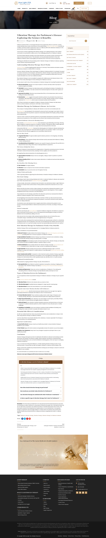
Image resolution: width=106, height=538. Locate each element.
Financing (67, 8)
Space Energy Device (22, 515)
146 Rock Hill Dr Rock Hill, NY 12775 (81, 484)
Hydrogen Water (71, 63)
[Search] (77, 8)
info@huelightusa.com (83, 489)
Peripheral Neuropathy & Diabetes (65, 490)
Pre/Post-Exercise (62, 495)
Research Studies (42, 8)
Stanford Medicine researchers (31, 122)
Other (68, 72)
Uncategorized (71, 81)
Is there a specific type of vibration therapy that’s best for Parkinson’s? (39, 398)
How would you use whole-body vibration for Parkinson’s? (36, 391)
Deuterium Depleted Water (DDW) (75, 54)
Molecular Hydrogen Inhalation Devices (26, 496)
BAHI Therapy (32, 8)
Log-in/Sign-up (52, 3)
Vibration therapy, (38, 415)
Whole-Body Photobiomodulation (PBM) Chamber (28, 483)
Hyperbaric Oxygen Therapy (74, 66)
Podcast (45, 504)
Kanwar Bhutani (32, 210)
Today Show (30, 128)
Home (19, 8)
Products (24, 8)
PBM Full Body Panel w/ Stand (24, 485)
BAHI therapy (70, 51)
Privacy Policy (78, 536)
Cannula (19, 500)
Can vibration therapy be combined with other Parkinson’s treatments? (39, 394)
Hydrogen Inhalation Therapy (75, 60)
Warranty (60, 536)
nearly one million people (52, 46)
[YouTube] (80, 492)
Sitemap (65, 536)
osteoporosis (28, 100)
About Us (45, 483)
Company (51, 8)
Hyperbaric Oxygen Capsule (24, 513)
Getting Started (71, 57)
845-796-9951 (66, 3)
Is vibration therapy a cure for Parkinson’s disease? (34, 362)
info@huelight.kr (39, 467)
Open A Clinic (59, 8)
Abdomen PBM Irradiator (23, 487)
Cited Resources (85, 536)
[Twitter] (25, 419)
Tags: (18, 415)
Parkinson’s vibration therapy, (27, 415)
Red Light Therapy (71, 78)
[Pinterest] (27, 419)
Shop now (84, 8)
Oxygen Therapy (71, 75)
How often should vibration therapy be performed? (34, 387)
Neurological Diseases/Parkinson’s (65, 500)
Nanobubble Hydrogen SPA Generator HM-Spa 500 (28, 498)
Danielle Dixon (23, 41)
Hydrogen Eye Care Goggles (24, 504)
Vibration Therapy (41, 41)
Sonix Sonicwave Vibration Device (25, 511)
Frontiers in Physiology (37, 180)
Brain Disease (61, 488)
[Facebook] (22, 419)
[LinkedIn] (83, 492)
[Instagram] (86, 492)
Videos (45, 502)
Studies (27, 97)
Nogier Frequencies (48, 510)
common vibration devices (26, 279)
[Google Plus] (30, 419)
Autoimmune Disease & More (64, 492)
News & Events (47, 485)
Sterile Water (20, 502)
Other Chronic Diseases (63, 504)
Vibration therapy (21, 67)
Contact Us (79, 3)
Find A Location (47, 487)
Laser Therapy (70, 69)
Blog (44, 506)
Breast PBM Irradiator (22, 489)
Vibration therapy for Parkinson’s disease (51, 415)
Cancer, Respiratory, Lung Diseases (65, 486)
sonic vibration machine (23, 291)
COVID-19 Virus (61, 502)
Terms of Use (71, 536)
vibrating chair (21, 111)
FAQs (45, 495)
